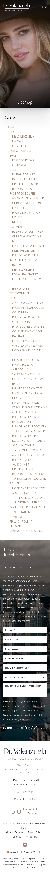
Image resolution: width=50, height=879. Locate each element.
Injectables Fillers (23, 260)
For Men (15, 227)
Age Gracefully (21, 151)
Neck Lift (19, 222)
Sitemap (15, 526)
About (14, 132)
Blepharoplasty (24, 174)
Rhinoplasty (21, 288)
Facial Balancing (25, 274)
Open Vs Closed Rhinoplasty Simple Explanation (26, 417)
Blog (13, 298)
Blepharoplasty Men (28, 231)
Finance (18, 141)
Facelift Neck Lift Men (28, 246)
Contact (15, 517)
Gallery (15, 483)
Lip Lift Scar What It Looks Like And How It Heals (28, 393)
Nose (13, 284)
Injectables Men (24, 250)
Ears (12, 155)
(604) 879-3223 (34, 728)
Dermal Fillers (23, 269)
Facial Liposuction (26, 212)
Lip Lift (17, 217)
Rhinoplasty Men (25, 255)
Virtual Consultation (25, 531)
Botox (17, 265)
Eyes (12, 170)
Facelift (18, 208)
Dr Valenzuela (23, 136)
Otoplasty (20, 165)
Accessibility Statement (27, 507)
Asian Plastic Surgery (29, 198)
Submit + (9, 728)
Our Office (20, 146)
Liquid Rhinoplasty (26, 279)
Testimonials (19, 293)
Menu (43, 7)
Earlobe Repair (23, 160)
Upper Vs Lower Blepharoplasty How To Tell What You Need (29, 474)
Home (11, 127)
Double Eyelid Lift (25, 179)
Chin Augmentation (26, 203)
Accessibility (31, 836)
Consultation (19, 512)
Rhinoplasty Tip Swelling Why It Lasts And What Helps (28, 440)
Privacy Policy (20, 521)
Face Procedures (22, 193)
